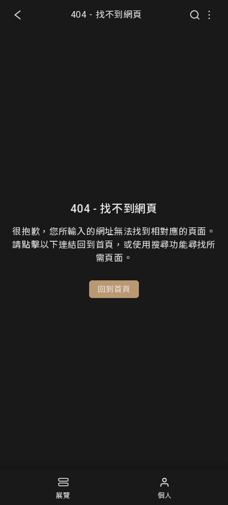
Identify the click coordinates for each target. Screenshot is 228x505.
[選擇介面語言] (209, 15)
